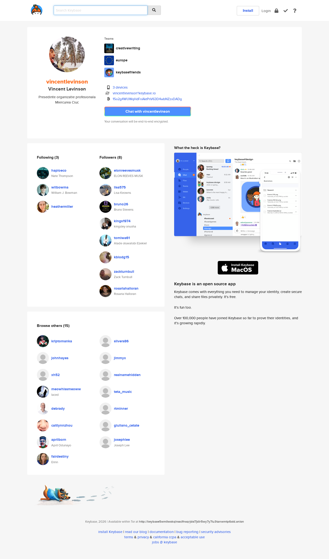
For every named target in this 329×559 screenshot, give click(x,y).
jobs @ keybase (164, 542)
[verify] (285, 11)
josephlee (122, 439)
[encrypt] (276, 11)
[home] (36, 8)
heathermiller (62, 206)
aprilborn (58, 439)
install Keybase (110, 531)
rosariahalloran (126, 288)
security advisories (216, 531)
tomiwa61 (122, 237)
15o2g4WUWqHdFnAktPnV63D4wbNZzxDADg (147, 99)
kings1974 (122, 221)
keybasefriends (128, 72)
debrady (58, 408)
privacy (143, 537)
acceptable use (193, 537)
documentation (162, 531)
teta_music (123, 391)
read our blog (136, 531)
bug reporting (187, 531)
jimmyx (120, 358)
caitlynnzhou (61, 425)
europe (121, 60)
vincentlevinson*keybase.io (134, 93)
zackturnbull (124, 271)
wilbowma (59, 187)
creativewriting (128, 48)
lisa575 (120, 187)
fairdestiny (60, 456)
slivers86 (121, 341)
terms (128, 537)
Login (266, 10)
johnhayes (59, 358)
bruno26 (121, 204)
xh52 (55, 374)
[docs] (294, 11)
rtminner (121, 408)
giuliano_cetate (126, 425)
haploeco (58, 170)
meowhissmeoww (66, 389)
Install (248, 10)
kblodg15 (121, 257)
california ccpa (164, 537)
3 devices (120, 87)
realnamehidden (127, 374)
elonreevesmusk (127, 170)
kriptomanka (61, 341)
